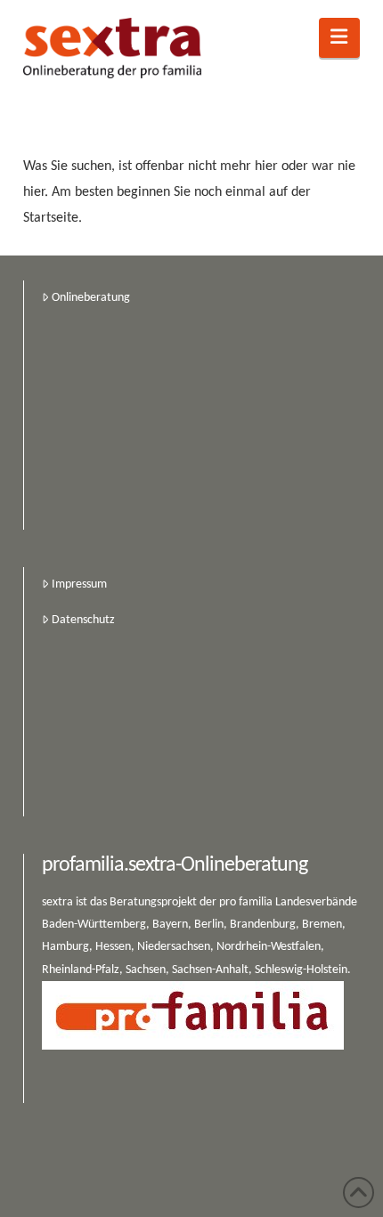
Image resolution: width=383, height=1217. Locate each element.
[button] (340, 38)
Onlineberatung (91, 297)
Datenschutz (83, 620)
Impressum (79, 584)
